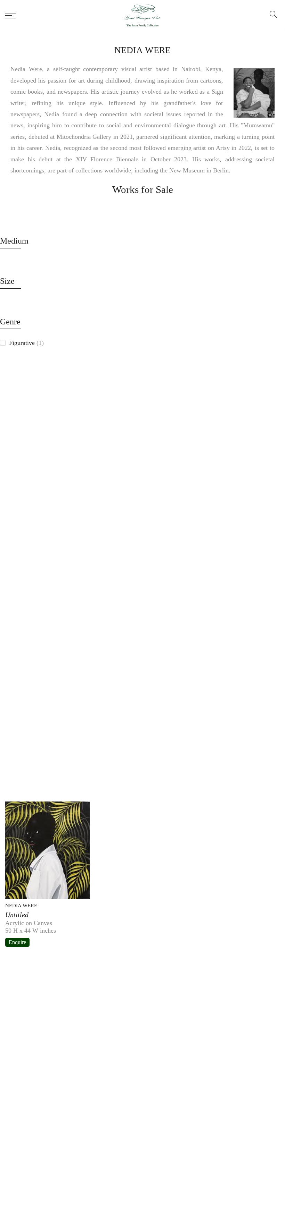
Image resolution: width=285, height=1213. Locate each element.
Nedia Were (21, 905)
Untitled (16, 914)
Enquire (17, 942)
